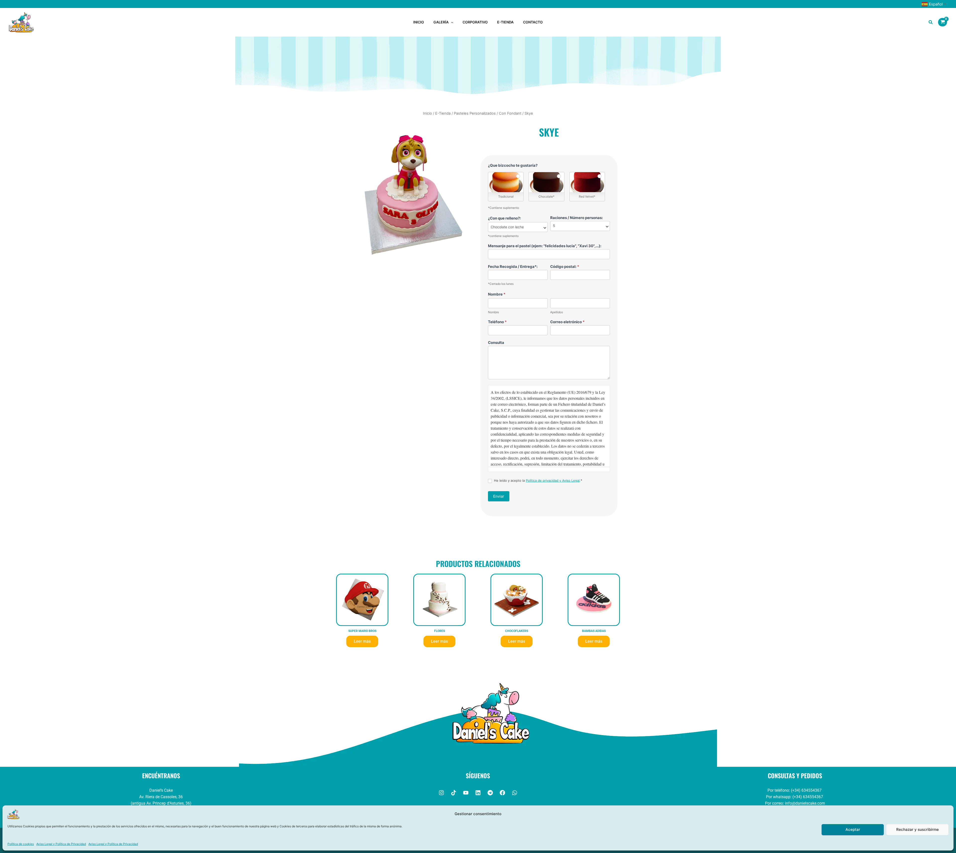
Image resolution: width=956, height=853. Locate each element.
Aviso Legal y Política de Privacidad (61, 844)
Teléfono (497, 321)
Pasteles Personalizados (475, 113)
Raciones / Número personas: (576, 217)
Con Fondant (510, 113)
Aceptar (852, 829)
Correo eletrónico (567, 321)
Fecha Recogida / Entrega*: (513, 266)
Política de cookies (20, 844)
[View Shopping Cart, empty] (942, 22)
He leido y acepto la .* (537, 480)
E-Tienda (443, 113)
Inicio (427, 113)
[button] (451, 22)
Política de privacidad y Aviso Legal (553, 480)
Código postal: (564, 266)
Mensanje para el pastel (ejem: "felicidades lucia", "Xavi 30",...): (544, 245)
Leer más (362, 641)
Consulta (496, 342)
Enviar (498, 496)
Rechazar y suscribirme (917, 829)
